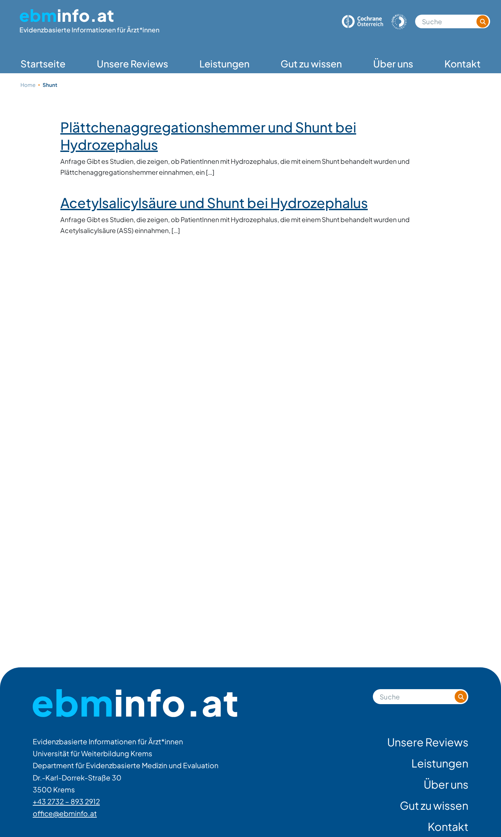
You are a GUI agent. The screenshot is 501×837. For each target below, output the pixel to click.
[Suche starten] (482, 21)
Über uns (393, 63)
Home (27, 84)
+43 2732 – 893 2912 (66, 801)
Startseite (42, 63)
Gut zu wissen (311, 63)
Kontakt (462, 63)
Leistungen (224, 63)
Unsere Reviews (132, 63)
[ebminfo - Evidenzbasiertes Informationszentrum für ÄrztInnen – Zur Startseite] (135, 703)
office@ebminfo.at (65, 813)
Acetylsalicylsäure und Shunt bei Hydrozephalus (214, 202)
